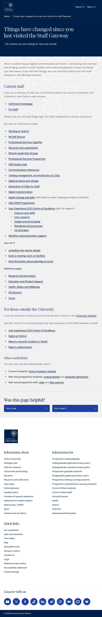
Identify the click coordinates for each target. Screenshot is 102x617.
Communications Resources (23, 169)
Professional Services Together (25, 142)
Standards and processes (28, 225)
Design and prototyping (27, 221)
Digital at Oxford (17, 335)
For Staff (13, 109)
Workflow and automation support (27, 235)
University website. (86, 315)
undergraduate (52, 376)
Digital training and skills (21, 197)
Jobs (41, 382)
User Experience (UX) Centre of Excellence (31, 208)
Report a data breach (20, 346)
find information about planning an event (30, 261)
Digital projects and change (23, 180)
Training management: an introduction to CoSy (34, 175)
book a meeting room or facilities (26, 255)
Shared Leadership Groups (23, 153)
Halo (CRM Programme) (21, 202)
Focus (11, 297)
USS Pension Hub (17, 164)
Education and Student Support (25, 281)
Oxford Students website (42, 371)
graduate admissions (76, 376)
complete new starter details (24, 250)
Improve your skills (24, 212)
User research (22, 217)
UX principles (21, 230)
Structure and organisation (23, 147)
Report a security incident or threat (27, 341)
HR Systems (15, 292)
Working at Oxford (18, 131)
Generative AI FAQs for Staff (24, 186)
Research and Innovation (22, 275)
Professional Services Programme (26, 158)
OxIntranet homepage (20, 103)
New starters (57, 382)
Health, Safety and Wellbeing (24, 286)
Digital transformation (20, 191)
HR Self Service (16, 136)
